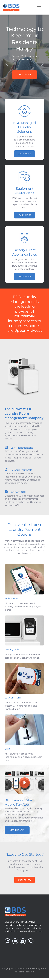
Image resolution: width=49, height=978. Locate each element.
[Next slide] (42, 64)
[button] (39, 6)
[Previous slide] (6, 64)
